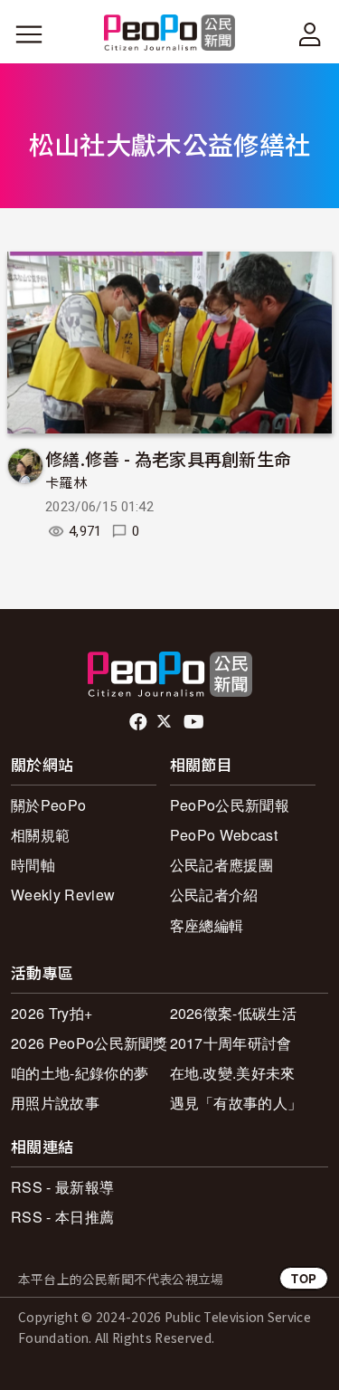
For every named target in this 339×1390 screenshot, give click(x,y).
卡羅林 (66, 483)
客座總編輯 (207, 925)
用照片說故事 (55, 1102)
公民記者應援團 (221, 864)
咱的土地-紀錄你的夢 (79, 1072)
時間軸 (33, 864)
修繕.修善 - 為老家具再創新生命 (168, 458)
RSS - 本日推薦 (62, 1216)
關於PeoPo (48, 805)
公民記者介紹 (214, 894)
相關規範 (40, 834)
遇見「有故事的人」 (236, 1102)
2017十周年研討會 (231, 1043)
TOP (303, 1278)
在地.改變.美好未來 (233, 1072)
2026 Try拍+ (51, 1013)
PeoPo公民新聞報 (229, 805)
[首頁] (169, 34)
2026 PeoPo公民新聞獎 (89, 1043)
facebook (139, 722)
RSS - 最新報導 (62, 1186)
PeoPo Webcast (224, 834)
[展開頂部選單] (310, 34)
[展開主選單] (29, 34)
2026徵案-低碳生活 (233, 1013)
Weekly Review (63, 894)
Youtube (195, 722)
